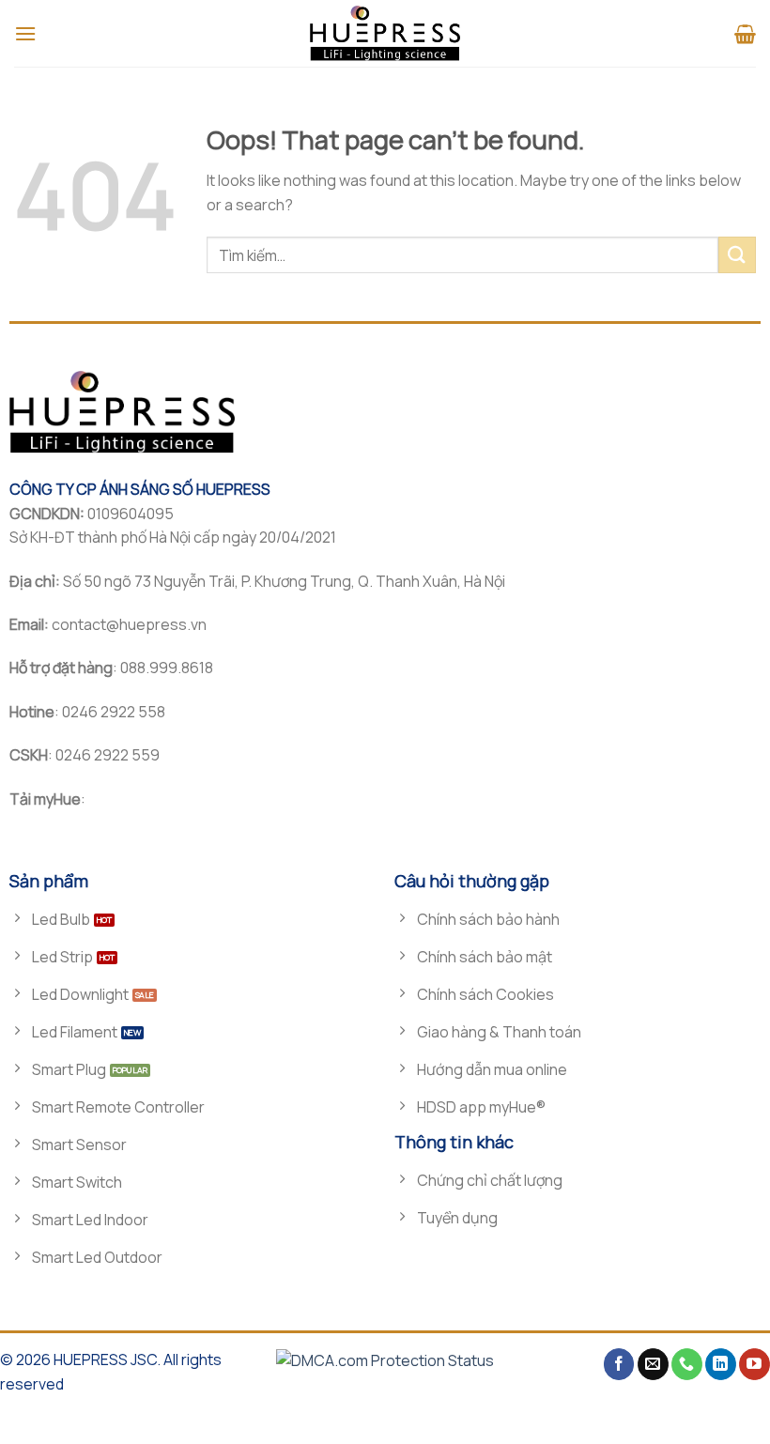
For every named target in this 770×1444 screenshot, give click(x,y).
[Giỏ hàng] (745, 33)
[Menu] (25, 33)
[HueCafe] (385, 33)
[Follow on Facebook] (619, 1364)
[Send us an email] (653, 1364)
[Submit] (737, 255)
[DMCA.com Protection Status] (385, 1359)
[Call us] (686, 1364)
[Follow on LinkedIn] (720, 1364)
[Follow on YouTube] (754, 1364)
